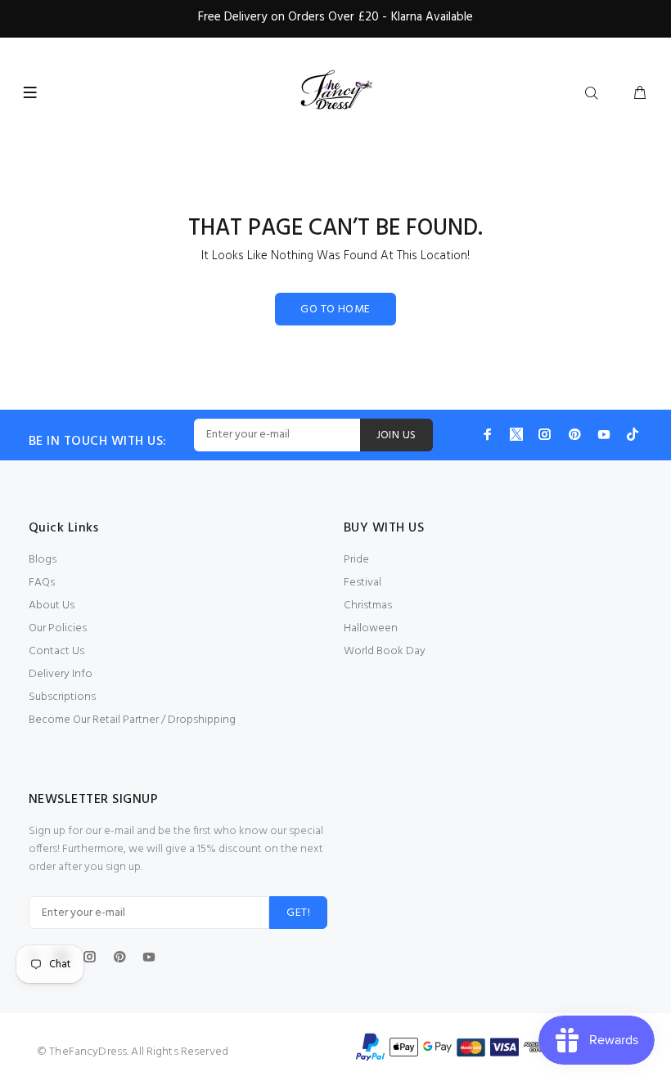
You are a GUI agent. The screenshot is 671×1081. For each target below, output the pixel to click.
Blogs (42, 559)
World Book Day (385, 651)
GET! (298, 913)
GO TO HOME (335, 309)
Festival (362, 582)
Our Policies (58, 628)
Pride (356, 559)
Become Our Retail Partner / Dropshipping (132, 720)
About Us (51, 605)
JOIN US (396, 435)
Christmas (368, 605)
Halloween (371, 628)
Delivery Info (60, 674)
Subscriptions (62, 697)
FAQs (42, 582)
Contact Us (56, 651)
